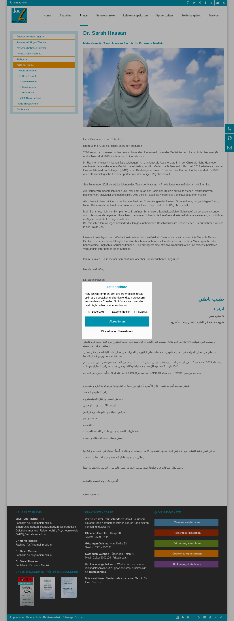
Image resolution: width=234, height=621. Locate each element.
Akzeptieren (117, 321)
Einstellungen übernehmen (117, 331)
